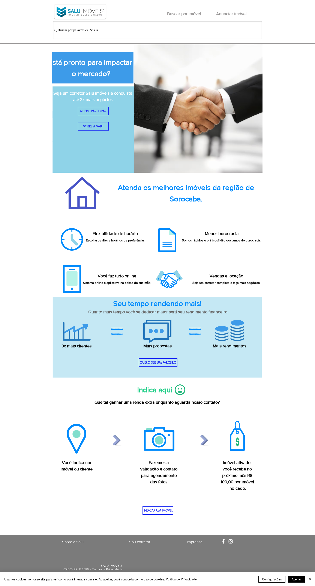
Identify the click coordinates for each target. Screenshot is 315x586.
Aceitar (296, 579)
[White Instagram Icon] (231, 541)
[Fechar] (309, 579)
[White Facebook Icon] (223, 541)
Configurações (272, 579)
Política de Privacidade (181, 579)
